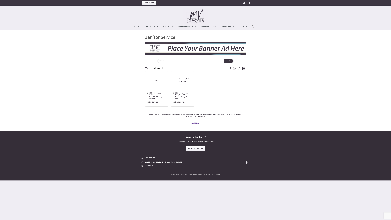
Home (136, 26)
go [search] (230, 61)
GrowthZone (216, 174)
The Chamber (150, 26)
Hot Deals (186, 115)
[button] (146, 68)
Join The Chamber (199, 117)
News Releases (166, 115)
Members (166, 26)
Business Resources (185, 26)
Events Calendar (177, 115)
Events (241, 26)
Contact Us (229, 115)
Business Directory (208, 26)
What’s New (226, 26)
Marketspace (211, 115)
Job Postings (220, 115)
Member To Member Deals (198, 115)
